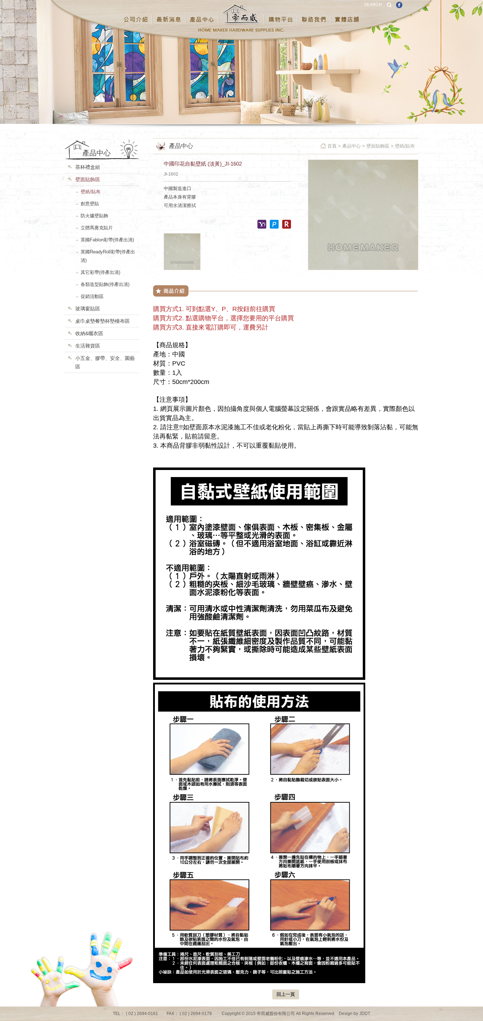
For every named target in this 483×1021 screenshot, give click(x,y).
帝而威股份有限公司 (241, 13)
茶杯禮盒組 (87, 167)
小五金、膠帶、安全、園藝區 (105, 362)
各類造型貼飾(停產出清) (105, 284)
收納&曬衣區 (89, 333)
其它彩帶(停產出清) (100, 272)
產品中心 (202, 13)
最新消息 (169, 13)
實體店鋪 (347, 13)
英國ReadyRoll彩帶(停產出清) (108, 256)
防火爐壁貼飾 (94, 215)
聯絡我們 (314, 13)
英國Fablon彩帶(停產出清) (107, 239)
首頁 (332, 146)
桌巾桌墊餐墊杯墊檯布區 (102, 321)
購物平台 (281, 13)
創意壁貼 (90, 203)
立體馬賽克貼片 (97, 227)
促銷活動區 (92, 296)
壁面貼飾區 (87, 179)
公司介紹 (136, 13)
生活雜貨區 (87, 346)
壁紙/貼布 (90, 191)
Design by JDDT (354, 1013)
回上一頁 (286, 994)
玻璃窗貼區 (87, 308)
